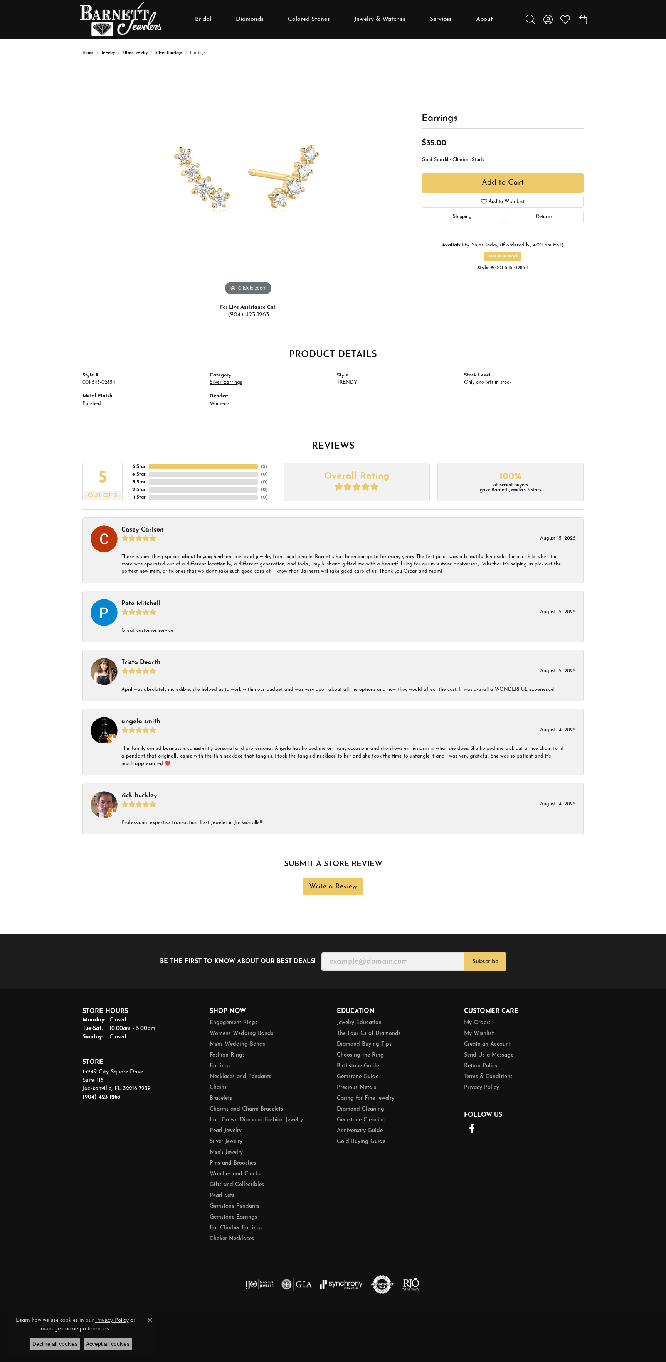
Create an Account (487, 1044)
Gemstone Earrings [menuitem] (233, 1217)
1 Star (139, 497)
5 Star (139, 466)
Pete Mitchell (141, 604)
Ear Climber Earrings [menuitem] (236, 1228)
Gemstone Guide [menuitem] (357, 1077)
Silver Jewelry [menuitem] (226, 1141)
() (264, 466)
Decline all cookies (54, 1344)
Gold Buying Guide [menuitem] (361, 1141)
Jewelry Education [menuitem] (359, 1023)
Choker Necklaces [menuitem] (232, 1239)
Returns (544, 216)
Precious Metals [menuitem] (356, 1087)
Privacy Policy (481, 1087)
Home (88, 53)
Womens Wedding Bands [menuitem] (241, 1033)
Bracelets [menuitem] (221, 1098)
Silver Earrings (168, 53)
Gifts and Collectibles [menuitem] (237, 1185)
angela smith (140, 722)
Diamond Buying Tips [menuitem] (364, 1044)
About (484, 19)
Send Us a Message (488, 1055)
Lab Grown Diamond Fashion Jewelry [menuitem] (256, 1120)
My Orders (477, 1023)
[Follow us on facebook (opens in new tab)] (471, 1128)
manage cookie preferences (75, 1328)
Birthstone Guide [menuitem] (358, 1066)
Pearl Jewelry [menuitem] (226, 1131)
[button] (530, 19)
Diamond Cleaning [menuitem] (360, 1109)
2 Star (139, 490)
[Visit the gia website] (296, 1284)
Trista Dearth (141, 663)
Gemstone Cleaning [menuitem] (361, 1120)
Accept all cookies (108, 1344)
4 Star (139, 474)
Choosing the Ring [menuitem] (360, 1055)
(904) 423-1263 (248, 315)
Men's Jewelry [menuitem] (226, 1152)
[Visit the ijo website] (259, 1284)
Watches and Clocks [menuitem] (235, 1174)
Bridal (203, 19)
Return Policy (481, 1066)
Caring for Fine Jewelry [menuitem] (365, 1098)
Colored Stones (309, 19)
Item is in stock (502, 256)
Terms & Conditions (488, 1077)
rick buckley (139, 796)
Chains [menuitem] (218, 1087)
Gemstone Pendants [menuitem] (234, 1206)
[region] (248, 181)
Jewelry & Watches (379, 19)
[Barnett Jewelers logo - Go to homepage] (120, 19)
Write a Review (333, 886)
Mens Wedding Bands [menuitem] (237, 1044)
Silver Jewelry (135, 53)
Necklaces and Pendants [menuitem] (240, 1077)
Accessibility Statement (549, 1328)
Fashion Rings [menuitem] (227, 1055)
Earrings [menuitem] (220, 1066)
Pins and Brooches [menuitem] (233, 1163)
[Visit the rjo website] (411, 1284)
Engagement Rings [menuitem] (233, 1023)
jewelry (108, 53)
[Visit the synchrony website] (341, 1284)
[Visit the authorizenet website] (382, 1284)
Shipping (462, 216)
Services (441, 19)
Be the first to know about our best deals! (237, 962)
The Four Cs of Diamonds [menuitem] (369, 1033)
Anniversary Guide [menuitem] (360, 1131)
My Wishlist (479, 1033)
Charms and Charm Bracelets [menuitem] (246, 1109)
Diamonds (250, 19)
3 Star (139, 482)
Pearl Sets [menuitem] (222, 1195)
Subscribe (485, 962)
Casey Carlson (142, 530)
